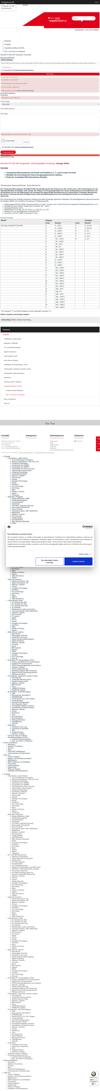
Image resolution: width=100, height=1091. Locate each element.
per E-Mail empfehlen (7, 93)
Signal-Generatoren (10, 352)
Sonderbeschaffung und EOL (13, 386)
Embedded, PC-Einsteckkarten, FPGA (15, 364)
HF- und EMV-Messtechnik (12, 347)
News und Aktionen (10, 399)
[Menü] (97, 1072)
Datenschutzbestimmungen (24, 70)
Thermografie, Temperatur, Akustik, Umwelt (17, 369)
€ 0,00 (96, 2)
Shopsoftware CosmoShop (45, 452)
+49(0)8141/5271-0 (58, 21)
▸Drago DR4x (62, 163)
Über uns (7, 403)
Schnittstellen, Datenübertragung (14, 373)
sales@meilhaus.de (13, 448)
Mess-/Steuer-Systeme (11, 360)
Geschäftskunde (6, 8)
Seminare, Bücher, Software (12, 382)
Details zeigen (84, 554)
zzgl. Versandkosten (26, 452)
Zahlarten (53, 448)
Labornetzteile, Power (10, 356)
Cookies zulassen (78, 561)
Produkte (6, 334)
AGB (51, 443)
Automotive (7, 377)
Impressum (54, 441)
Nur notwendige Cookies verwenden (49, 561)
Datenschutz (54, 444)
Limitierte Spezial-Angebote (14, 390)
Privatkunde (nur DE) (7, 6)
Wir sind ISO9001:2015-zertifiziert (61, 450)
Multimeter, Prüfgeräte (11, 343)
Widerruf (53, 446)
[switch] (94, 1083)
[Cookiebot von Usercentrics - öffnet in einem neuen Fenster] (83, 526)
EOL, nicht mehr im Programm (15, 394)
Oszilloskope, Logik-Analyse (12, 339)
